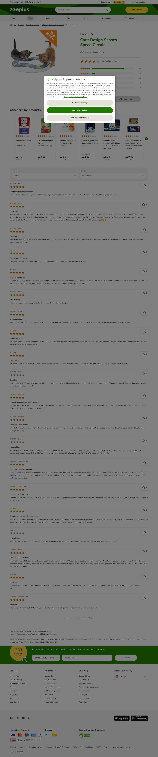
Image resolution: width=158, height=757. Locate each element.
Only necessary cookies (79, 117)
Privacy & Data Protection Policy (75, 97)
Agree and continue (80, 110)
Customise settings (80, 103)
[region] (79, 99)
